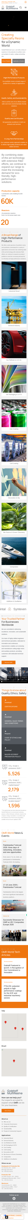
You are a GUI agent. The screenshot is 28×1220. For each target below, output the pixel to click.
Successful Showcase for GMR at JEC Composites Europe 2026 (13, 922)
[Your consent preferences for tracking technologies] (26, 915)
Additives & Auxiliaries (14, 601)
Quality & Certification (10, 1126)
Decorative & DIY (9, 1152)
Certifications (11, 706)
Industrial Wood (14, 291)
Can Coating (14, 429)
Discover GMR (8, 662)
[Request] (5, 731)
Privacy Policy (22, 1209)
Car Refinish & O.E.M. (14, 360)
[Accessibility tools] (6, 1217)
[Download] (5, 700)
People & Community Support (12, 1131)
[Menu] (24, 7)
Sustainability (8, 1128)
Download (8, 702)
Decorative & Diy (14, 498)
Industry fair (6, 916)
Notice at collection (8, 1218)
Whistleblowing (17, 1211)
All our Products (6, 61)
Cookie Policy (10, 1211)
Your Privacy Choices (14, 1215)
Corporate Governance (10, 1124)
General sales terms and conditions (10, 1209)
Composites (14, 567)
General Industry (14, 325)
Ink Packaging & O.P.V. (14, 394)
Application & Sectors (18, 61)
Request (7, 733)
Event (4, 841)
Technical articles (8, 961)
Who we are (7, 1122)
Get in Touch (8, 1110)
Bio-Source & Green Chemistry (14, 532)
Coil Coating (14, 463)
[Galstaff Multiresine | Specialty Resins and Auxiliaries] (10, 7)
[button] (5, 1022)
